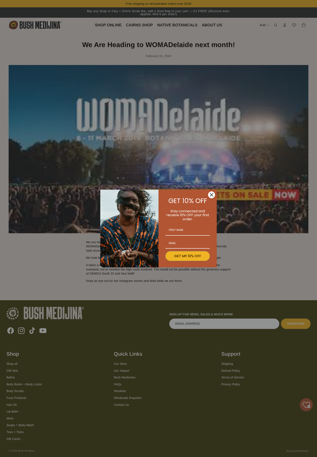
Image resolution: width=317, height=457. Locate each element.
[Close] (211, 195)
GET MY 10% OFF (187, 256)
